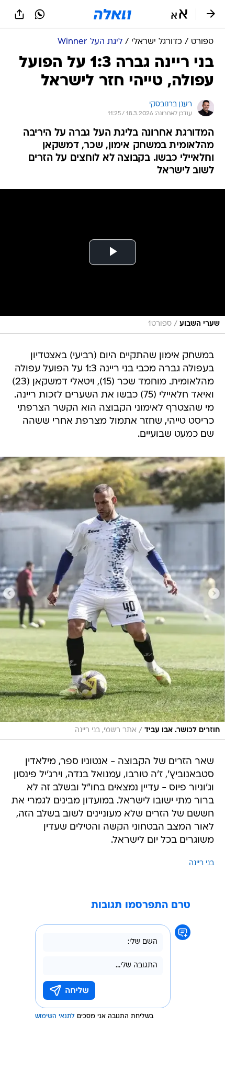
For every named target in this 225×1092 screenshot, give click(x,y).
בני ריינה (201, 863)
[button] (179, 14)
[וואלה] (112, 14)
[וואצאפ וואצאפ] (40, 14)
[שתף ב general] (19, 14)
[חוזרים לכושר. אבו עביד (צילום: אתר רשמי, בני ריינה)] (112, 598)
